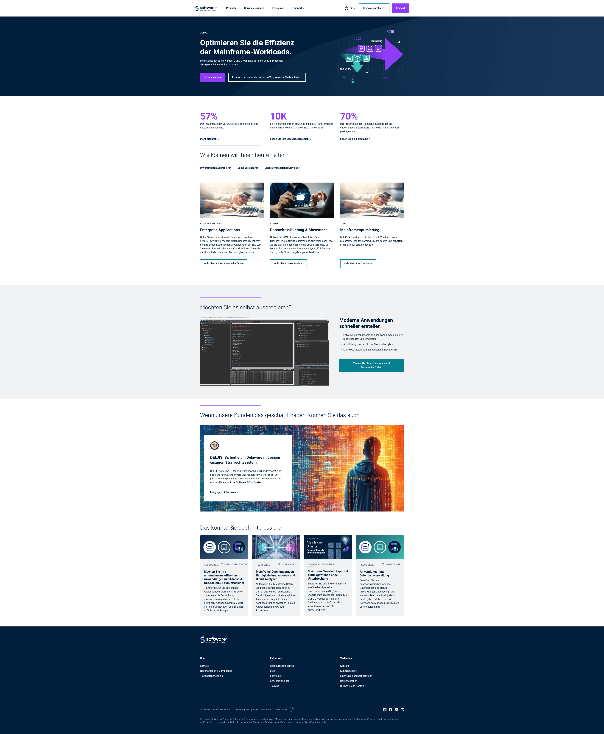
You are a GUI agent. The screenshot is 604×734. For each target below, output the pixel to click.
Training (274, 685)
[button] (292, 709)
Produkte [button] (231, 8)
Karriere (204, 665)
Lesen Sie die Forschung (354, 138)
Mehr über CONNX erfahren (288, 263)
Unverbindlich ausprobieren (215, 167)
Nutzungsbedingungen (247, 709)
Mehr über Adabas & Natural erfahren (223, 263)
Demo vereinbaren (248, 167)
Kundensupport (348, 670)
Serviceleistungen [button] (254, 8)
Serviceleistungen (280, 680)
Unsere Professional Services (281, 167)
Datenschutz (281, 709)
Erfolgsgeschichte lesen (223, 492)
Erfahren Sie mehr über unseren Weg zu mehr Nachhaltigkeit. (267, 77)
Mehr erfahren (208, 138)
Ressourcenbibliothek (282, 665)
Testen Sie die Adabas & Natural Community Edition (371, 365)
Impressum (266, 709)
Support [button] (297, 8)
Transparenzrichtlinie (211, 675)
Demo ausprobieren (374, 8)
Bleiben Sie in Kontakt (352, 685)
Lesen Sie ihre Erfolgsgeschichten (289, 138)
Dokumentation (348, 680)
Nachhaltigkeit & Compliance (216, 670)
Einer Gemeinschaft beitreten (356, 675)
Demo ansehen (212, 77)
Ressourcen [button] (278, 8)
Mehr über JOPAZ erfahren (358, 263)
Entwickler (275, 675)
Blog (272, 670)
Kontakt (400, 8)
